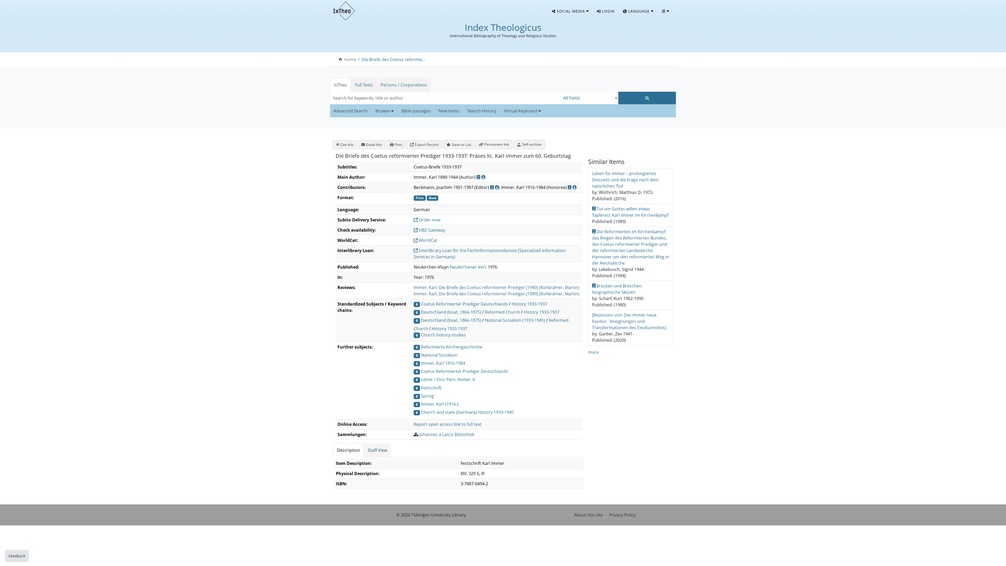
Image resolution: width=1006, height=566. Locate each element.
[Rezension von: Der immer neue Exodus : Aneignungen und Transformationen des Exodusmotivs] (629, 321)
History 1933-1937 (529, 304)
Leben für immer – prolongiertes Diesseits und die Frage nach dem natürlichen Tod (625, 180)
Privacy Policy (622, 515)
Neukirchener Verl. (468, 267)
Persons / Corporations (404, 85)
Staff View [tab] (377, 450)
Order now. (429, 220)
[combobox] (445, 98)
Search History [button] (481, 111)
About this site (588, 515)
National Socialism (439, 355)
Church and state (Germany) (449, 412)
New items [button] (449, 111)
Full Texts (364, 85)
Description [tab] (348, 450)
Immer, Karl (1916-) (439, 404)
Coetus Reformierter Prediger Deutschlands (464, 304)
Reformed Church (502, 312)
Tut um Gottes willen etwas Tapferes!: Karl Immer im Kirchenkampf (630, 212)
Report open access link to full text (448, 424)
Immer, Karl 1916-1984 (443, 363)
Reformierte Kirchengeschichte (451, 347)
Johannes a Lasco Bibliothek (446, 434)
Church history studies (443, 335)
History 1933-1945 (496, 412)
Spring (427, 396)
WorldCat (428, 240)
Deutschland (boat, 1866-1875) (451, 312)
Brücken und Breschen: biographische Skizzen (617, 289)
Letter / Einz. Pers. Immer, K (448, 379)
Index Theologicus (503, 27)
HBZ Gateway (431, 230)
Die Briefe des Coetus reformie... (393, 59)
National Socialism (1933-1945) (515, 320)
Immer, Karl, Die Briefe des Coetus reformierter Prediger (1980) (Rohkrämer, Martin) (496, 287)
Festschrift (431, 388)
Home (350, 59)
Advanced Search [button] (350, 111)
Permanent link (496, 144)
